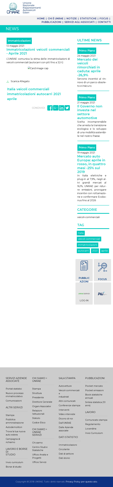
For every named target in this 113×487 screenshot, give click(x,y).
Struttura (37, 393)
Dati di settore (66, 453)
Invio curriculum (14, 462)
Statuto (36, 418)
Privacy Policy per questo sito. (82, 481)
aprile (104, 250)
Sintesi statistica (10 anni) (95, 404)
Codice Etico (38, 422)
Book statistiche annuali (93, 396)
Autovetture (65, 386)
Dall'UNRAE (65, 423)
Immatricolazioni (68, 445)
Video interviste (67, 414)
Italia (81, 233)
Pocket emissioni (94, 390)
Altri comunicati (67, 401)
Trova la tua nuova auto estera (15, 433)
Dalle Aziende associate (66, 429)
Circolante (64, 449)
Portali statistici (14, 388)
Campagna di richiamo (13, 441)
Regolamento (92, 424)
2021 (95, 250)
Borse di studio (13, 466)
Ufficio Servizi (39, 462)
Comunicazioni (14, 400)
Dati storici (64, 458)
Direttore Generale (42, 402)
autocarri (83, 250)
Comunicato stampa (96, 420)
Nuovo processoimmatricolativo (15, 395)
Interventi (64, 410)
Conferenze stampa (69, 405)
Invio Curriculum (94, 433)
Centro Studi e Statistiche (40, 449)
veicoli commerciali (89, 239)
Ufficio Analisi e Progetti (40, 456)
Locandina (90, 428)
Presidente (38, 397)
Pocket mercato (94, 386)
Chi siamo (37, 442)
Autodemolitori (14, 427)
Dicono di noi (66, 418)
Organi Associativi (41, 406)
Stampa (10, 415)
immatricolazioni (87, 244)
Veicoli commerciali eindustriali (69, 393)
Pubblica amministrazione (15, 421)
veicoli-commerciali (88, 217)
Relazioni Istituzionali (38, 412)
